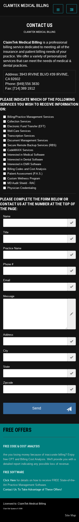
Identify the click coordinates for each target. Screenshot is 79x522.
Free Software (13, 472)
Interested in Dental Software (25, 159)
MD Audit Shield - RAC (21, 183)
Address (8, 334)
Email (6, 280)
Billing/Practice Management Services (30, 116)
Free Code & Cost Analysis (21, 446)
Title (5, 232)
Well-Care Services (19, 130)
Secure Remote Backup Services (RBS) (31, 145)
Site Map (70, 515)
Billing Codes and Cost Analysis (26, 169)
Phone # (8, 264)
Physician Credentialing (21, 187)
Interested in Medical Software (25, 154)
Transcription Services (21, 135)
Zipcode (8, 382)
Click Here (9, 480)
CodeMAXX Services (20, 150)
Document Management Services (27, 140)
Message (8, 296)
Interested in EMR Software (24, 164)
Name (6, 216)
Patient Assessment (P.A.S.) (24, 173)
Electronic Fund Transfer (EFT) (26, 126)
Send (36, 408)
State (6, 366)
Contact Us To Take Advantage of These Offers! (32, 489)
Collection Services (19, 121)
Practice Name (12, 248)
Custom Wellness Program (23, 178)
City (5, 350)
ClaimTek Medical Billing (39, 31)
